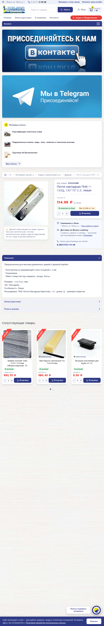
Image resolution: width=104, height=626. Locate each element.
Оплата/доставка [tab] (12, 301)
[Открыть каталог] (98, 24)
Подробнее (87, 235)
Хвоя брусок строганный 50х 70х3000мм (17, 362)
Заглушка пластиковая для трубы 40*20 (52, 362)
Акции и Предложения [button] (86, 18)
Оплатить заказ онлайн (92, 2)
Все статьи (11, 164)
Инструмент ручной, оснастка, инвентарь (32, 175)
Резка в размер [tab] (11, 309)
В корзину (86, 213)
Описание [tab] (9, 258)
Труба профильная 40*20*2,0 (86, 361)
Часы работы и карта (89, 226)
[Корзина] (95, 10)
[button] (81, 9)
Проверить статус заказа (69, 2)
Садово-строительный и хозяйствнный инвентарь (58, 175)
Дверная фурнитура (73, 175)
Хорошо (94, 621)
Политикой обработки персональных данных (46, 623)
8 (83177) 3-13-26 (66, 244)
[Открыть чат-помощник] (96, 610)
